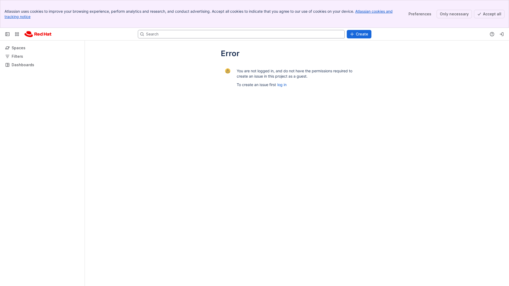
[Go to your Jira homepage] (37, 34)
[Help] (492, 34)
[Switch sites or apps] (17, 34)
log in (282, 84)
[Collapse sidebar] (7, 34)
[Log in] (501, 34)
